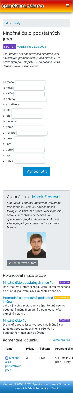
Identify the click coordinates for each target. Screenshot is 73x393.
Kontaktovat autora (23, 262)
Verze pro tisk (61, 339)
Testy (16, 23)
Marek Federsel (46, 196)
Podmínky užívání (46, 388)
